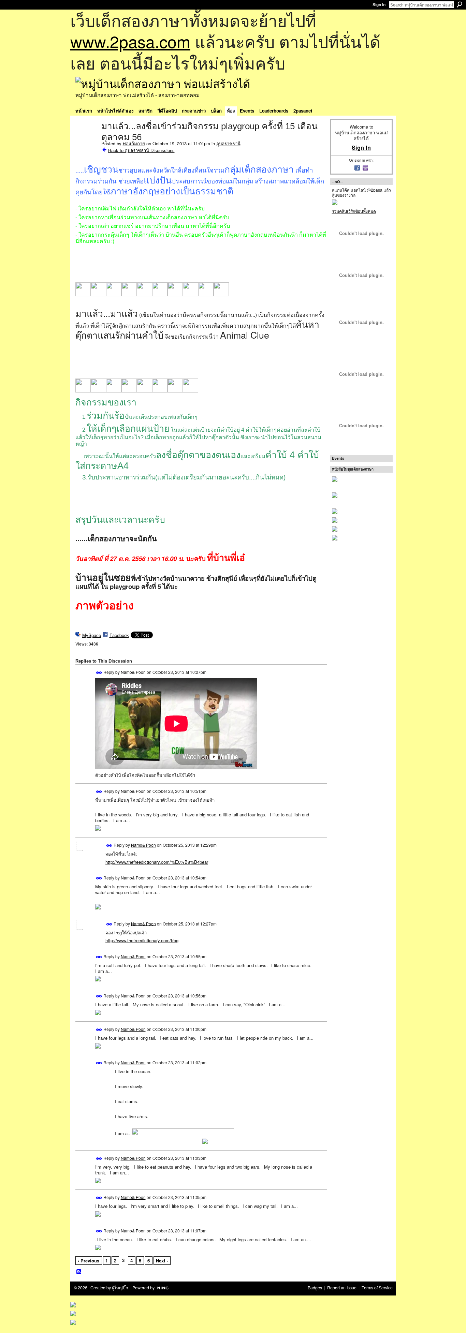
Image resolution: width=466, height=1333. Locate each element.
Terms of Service (377, 1288)
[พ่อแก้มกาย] (86, 140)
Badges (315, 1288)
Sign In (379, 4)
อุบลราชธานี (228, 143)
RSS (79, 1272)
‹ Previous (88, 1260)
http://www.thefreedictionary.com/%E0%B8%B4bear (156, 862)
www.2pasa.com (130, 41)
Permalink (99, 672)
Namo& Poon (133, 672)
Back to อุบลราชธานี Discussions (141, 150)
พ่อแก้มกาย (134, 143)
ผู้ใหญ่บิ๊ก (120, 1288)
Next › (162, 1260)
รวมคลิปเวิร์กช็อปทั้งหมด (354, 211)
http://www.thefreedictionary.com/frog (141, 940)
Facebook (119, 635)
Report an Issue (341, 1288)
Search (459, 4)
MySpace (91, 635)
